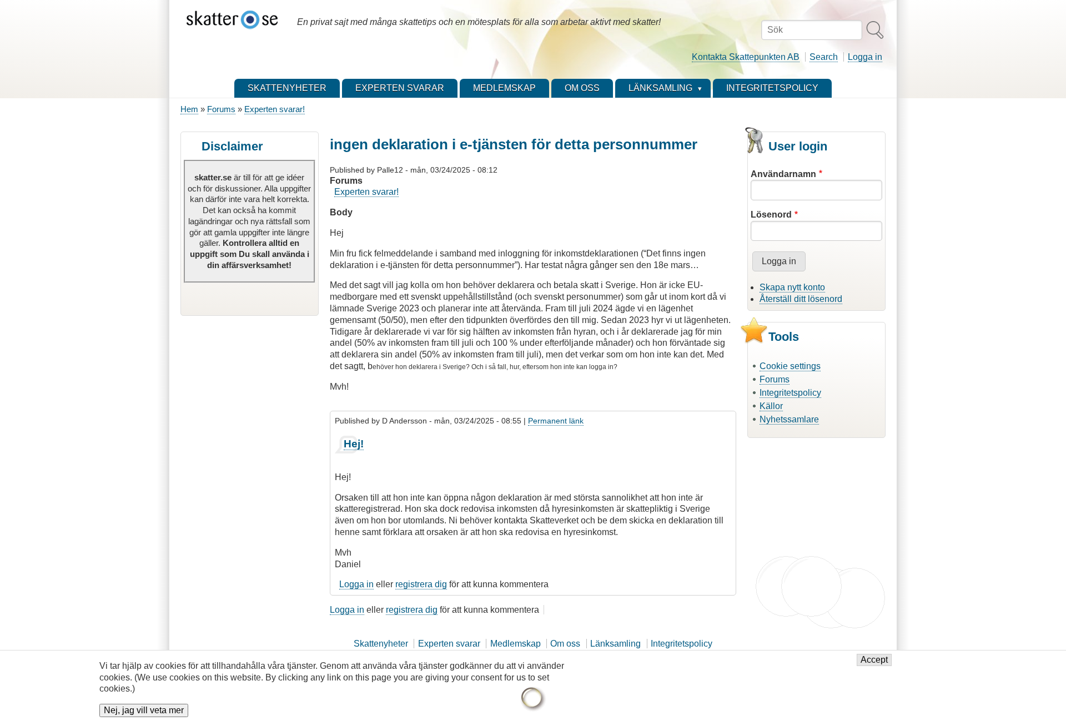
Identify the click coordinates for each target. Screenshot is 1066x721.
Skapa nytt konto (792, 287)
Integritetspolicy (790, 392)
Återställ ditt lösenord (801, 299)
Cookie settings (790, 366)
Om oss (565, 643)
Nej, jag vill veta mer (144, 710)
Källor (771, 406)
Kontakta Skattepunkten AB (746, 57)
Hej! (354, 444)
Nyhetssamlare (789, 419)
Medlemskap (515, 643)
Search (823, 57)
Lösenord (771, 214)
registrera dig (421, 584)
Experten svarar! (274, 109)
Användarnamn (783, 174)
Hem (189, 109)
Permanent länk (556, 420)
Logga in (865, 57)
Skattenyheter (381, 643)
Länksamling (615, 643)
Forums (221, 109)
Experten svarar (449, 643)
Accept (874, 659)
